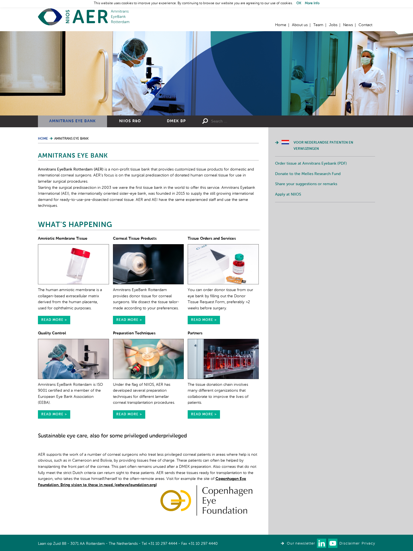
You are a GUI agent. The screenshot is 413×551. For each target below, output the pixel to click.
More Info (312, 3)
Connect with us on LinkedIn (321, 543)
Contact (365, 25)
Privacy (368, 543)
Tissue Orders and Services (212, 239)
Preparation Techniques (134, 333)
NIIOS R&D (130, 121)
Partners (195, 333)
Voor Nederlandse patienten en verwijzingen (323, 146)
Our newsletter (301, 543)
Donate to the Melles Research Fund (308, 174)
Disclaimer (349, 543)
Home (83, 17)
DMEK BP (176, 121)
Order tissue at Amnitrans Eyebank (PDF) (311, 163)
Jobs (333, 25)
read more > (54, 320)
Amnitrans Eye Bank (72, 121)
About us (300, 25)
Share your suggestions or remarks (306, 184)
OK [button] (298, 3)
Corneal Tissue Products (134, 239)
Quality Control (52, 333)
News (348, 25)
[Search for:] (251, 121)
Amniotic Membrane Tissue (62, 239)
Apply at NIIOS (288, 194)
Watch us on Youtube (332, 543)
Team (318, 25)
